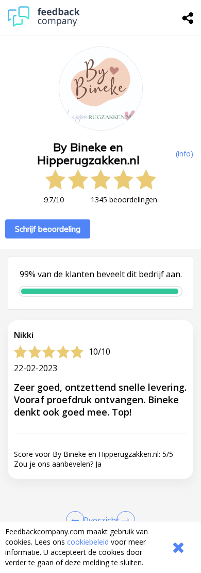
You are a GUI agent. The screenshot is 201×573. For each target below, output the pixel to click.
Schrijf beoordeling (47, 229)
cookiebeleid (88, 542)
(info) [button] (184, 153)
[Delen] (188, 18)
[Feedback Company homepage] (44, 24)
